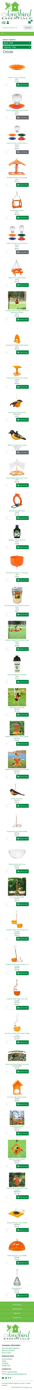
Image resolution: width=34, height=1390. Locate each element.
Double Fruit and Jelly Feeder (17, 178)
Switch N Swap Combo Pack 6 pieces (17, 244)
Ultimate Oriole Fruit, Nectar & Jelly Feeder (17, 641)
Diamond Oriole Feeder (17, 1159)
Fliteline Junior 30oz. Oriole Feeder (17, 736)
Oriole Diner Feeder (17, 1126)
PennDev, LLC (27, 1387)
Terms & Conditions (8, 1350)
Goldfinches (6, 1365)
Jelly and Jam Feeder (17, 707)
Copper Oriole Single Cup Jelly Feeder (17, 999)
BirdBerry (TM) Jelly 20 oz (17, 540)
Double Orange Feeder (17, 511)
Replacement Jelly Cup (17, 864)
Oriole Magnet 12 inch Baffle (17, 1255)
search (28, 27)
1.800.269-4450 (12, 1372)
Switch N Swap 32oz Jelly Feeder (17, 110)
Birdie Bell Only (17, 1288)
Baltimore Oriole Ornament (17, 445)
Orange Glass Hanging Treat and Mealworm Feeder (17, 311)
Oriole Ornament (17, 799)
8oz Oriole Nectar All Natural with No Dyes (17, 606)
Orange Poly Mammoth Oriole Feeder (17, 379)
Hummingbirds (7, 1359)
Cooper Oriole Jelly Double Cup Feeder (17, 930)
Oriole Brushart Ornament (17, 412)
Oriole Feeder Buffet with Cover (17, 478)
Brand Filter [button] (8, 43)
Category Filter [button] (10, 47)
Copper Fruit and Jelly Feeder (17, 831)
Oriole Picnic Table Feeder (17, 278)
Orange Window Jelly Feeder (17, 1223)
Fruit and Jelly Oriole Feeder (17, 1097)
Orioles (4, 1361)
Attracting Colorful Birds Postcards (17, 1064)
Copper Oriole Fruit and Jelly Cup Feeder (17, 965)
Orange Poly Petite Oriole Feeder (17, 345)
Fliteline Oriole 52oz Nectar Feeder (17, 769)
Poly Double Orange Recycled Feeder (17, 1189)
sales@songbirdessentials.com (16, 1374)
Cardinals (5, 1363)
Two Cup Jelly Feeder (17, 897)
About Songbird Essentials (10, 1348)
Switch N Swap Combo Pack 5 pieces (17, 144)
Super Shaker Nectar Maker (17, 675)
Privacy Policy (6, 1352)
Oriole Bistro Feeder (17, 210)
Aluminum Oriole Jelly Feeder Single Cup (17, 1034)
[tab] (17, 43)
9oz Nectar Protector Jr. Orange (17, 573)
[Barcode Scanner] (3, 23)
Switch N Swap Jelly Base (17, 77)
